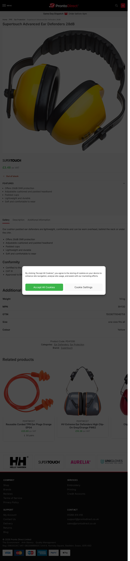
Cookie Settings (83, 287)
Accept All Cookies (44, 287)
